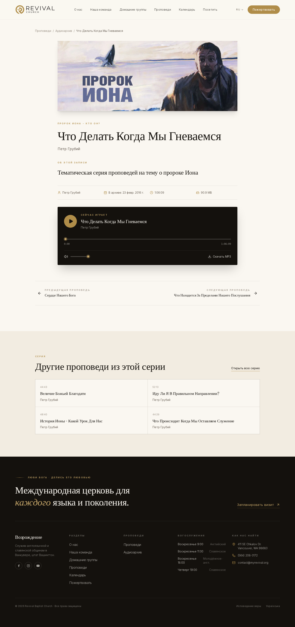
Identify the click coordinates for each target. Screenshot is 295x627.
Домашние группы (133, 9)
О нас (78, 9)
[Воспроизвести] (70, 221)
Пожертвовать (264, 9)
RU (238, 9)
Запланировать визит (255, 505)
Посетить (210, 9)
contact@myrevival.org (253, 562)
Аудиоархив (63, 30)
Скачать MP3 (222, 256)
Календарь (187, 9)
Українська (273, 606)
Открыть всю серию (245, 368)
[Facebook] (18, 565)
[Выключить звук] (66, 257)
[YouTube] (38, 565)
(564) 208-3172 (248, 555)
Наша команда (100, 9)
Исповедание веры (248, 606)
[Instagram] (28, 565)
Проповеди (162, 9)
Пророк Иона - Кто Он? (79, 123)
